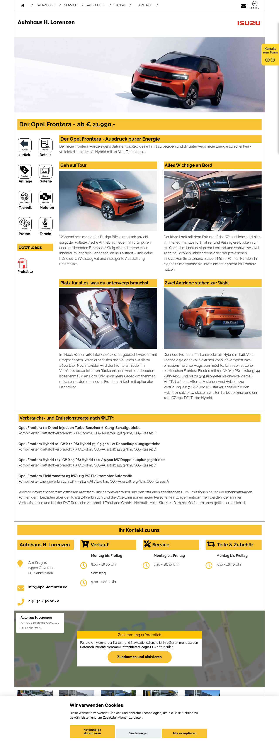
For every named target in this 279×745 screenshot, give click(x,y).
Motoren (47, 208)
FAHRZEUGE (45, 5)
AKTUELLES (96, 5)
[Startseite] (254, 5)
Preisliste (25, 272)
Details (45, 155)
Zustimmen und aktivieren (139, 657)
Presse (24, 234)
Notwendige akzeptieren (92, 731)
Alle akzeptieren (184, 733)
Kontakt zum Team (270, 50)
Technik (25, 208)
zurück (24, 155)
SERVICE (70, 5)
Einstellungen (138, 733)
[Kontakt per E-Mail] (243, 5)
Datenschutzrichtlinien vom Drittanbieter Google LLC (118, 647)
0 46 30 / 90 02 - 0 (43, 601)
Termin (45, 234)
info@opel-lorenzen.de (47, 587)
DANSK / (122, 5)
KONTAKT (145, 5)
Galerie (46, 181)
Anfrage (25, 181)
